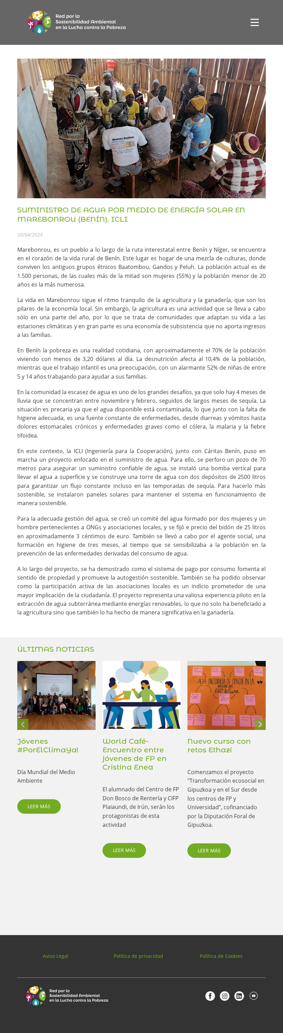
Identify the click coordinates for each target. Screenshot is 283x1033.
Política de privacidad (138, 956)
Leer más (39, 806)
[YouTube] (253, 995)
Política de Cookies (221, 956)
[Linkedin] (239, 995)
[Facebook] (210, 995)
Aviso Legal (55, 956)
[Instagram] (224, 995)
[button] (22, 724)
